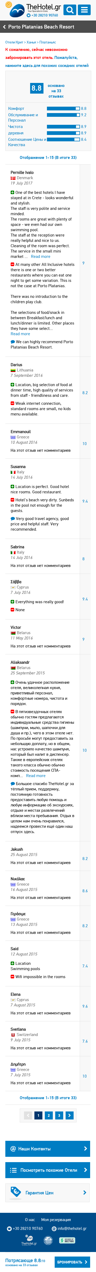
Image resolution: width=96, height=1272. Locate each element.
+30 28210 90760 (44, 15)
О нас (30, 1219)
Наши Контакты (34, 1149)
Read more (40, 256)
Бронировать (69, 1262)
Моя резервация (56, 1219)
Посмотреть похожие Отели (48, 1170)
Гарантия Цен (39, 1193)
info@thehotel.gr (72, 1228)
